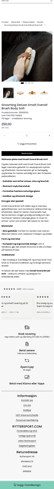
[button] (22, 83)
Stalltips (27, 410)
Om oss (27, 405)
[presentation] (5, 58)
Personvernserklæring (27, 420)
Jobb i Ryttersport (27, 440)
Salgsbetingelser (27, 445)
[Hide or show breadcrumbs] (45, 25)
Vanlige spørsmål (27, 435)
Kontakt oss (27, 400)
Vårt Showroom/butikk (27, 415)
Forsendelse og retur (27, 430)
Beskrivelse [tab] (27, 153)
